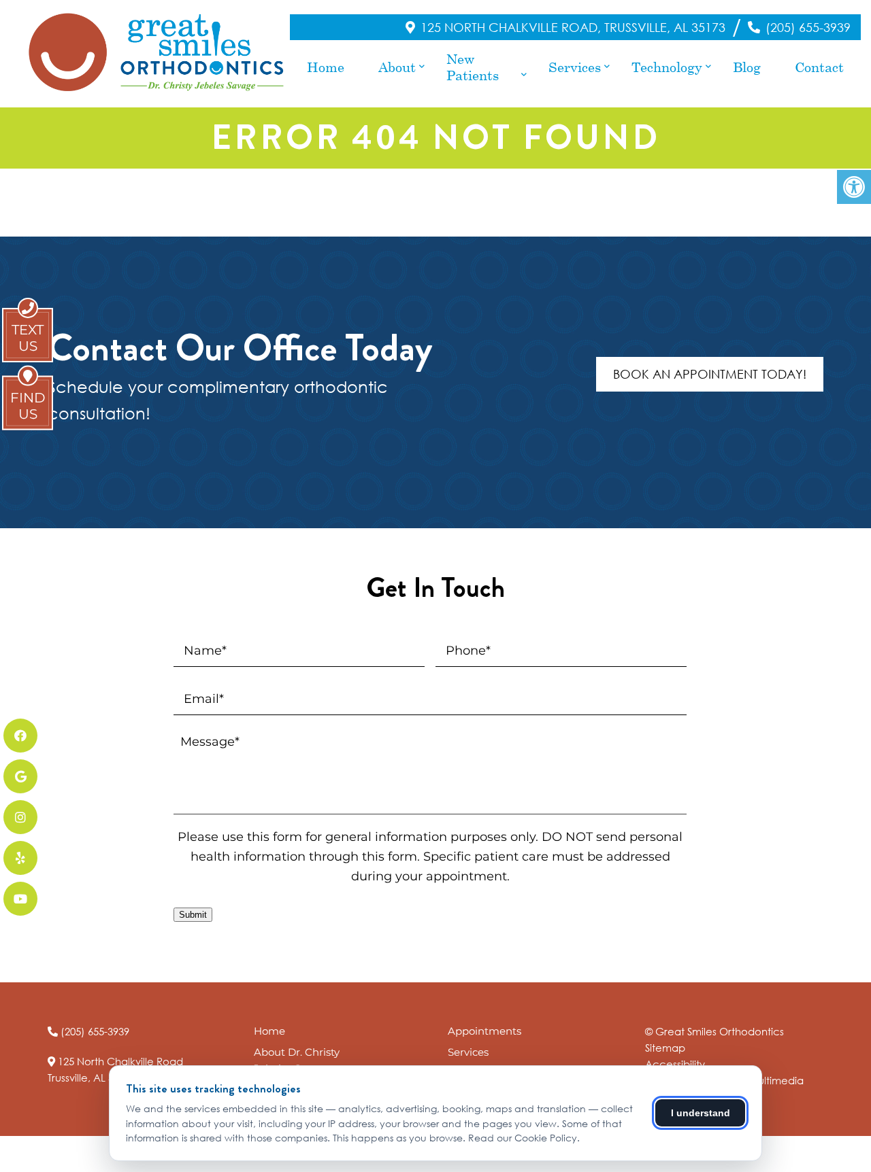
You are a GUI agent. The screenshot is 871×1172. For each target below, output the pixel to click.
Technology (666, 66)
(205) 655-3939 (808, 27)
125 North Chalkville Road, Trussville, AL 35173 (573, 27)
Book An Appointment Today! (709, 373)
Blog (747, 66)
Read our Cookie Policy (522, 1137)
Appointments (484, 1030)
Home (325, 66)
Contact (819, 66)
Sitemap (665, 1047)
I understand (700, 1112)
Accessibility (675, 1064)
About (397, 66)
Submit (193, 915)
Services (574, 66)
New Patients (472, 66)
